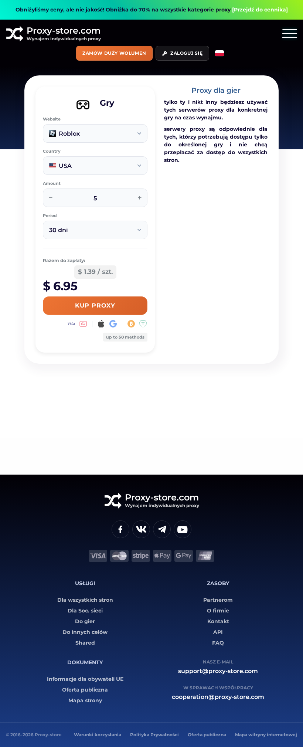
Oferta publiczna (85, 689)
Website (52, 119)
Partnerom (218, 600)
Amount (52, 183)
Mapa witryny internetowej (266, 734)
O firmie (218, 610)
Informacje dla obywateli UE (85, 679)
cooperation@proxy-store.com (218, 696)
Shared (85, 642)
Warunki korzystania (97, 734)
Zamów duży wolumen (114, 53)
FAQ (218, 642)
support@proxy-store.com (218, 671)
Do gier (85, 621)
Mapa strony (85, 700)
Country (52, 151)
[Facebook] (120, 529)
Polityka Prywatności (154, 734)
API (218, 632)
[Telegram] (162, 529)
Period (50, 216)
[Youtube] (182, 529)
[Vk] (141, 529)
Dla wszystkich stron (85, 600)
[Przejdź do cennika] (260, 9)
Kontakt (218, 621)
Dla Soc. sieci (85, 610)
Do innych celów (85, 632)
